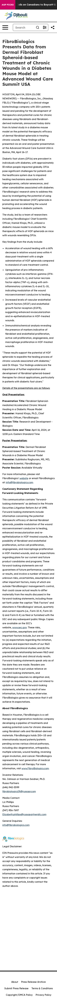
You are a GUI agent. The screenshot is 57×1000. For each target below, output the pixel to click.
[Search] (37, 27)
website (23, 478)
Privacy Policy (43, 994)
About (14, 981)
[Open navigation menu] (5, 27)
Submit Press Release (16, 988)
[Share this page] (53, 27)
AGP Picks (8, 4)
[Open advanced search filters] (44, 27)
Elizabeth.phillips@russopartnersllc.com (24, 814)
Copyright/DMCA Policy (19, 994)
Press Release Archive (33, 981)
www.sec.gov (19, 627)
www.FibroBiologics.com (35, 768)
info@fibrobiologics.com (19, 482)
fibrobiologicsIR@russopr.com (19, 791)
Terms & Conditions (42, 988)
